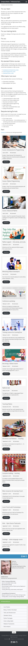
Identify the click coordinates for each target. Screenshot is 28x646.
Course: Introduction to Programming (13, 150)
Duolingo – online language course (12, 539)
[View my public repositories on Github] (26, 556)
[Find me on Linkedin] (22, 556)
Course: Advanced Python (9, 211)
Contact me (3, 132)
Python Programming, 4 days (9, 71)
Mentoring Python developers (11, 271)
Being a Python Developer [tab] (10, 609)
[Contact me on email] (24, 556)
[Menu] (26, 1)
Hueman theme (21, 639)
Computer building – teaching (11, 473)
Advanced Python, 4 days (8, 73)
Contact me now (4, 576)
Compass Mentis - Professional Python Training (11, 1)
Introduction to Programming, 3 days (11, 70)
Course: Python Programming (11, 181)
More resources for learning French (12, 491)
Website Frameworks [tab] (9, 623)
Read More (6, 162)
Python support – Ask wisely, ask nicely (13, 242)
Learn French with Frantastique (11, 507)
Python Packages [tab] (8, 618)
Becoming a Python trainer (10, 363)
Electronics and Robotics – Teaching (12, 438)
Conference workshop (8, 301)
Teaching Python (7, 404)
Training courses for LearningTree (12, 332)
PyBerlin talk (6, 388)
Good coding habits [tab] (8, 621)
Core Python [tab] (7, 607)
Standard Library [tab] (8, 615)
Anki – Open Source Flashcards (11, 523)
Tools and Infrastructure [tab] (10, 612)
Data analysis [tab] (7, 626)
